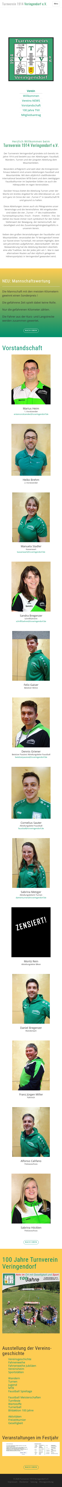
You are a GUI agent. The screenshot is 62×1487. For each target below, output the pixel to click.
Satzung (34, 1482)
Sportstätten (16, 1372)
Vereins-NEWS (31, 100)
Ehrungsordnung (46, 1482)
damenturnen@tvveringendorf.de (31, 897)
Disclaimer (23, 1482)
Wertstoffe (15, 1404)
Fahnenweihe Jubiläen (22, 1365)
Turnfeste (14, 1400)
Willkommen (31, 96)
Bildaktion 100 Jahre (21, 1410)
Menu (57, 4)
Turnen (12, 1381)
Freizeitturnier (17, 1420)
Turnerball (14, 1407)
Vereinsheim (16, 1369)
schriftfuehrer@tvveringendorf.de (31, 621)
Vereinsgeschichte (19, 1359)
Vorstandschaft (31, 105)
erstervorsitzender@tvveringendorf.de (31, 414)
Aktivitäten (15, 1416)
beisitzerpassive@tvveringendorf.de (31, 757)
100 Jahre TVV (31, 110)
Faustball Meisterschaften (24, 1397)
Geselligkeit (15, 1423)
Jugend (12, 1385)
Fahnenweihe (16, 1362)
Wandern (14, 1378)
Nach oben (31, 330)
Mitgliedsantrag (31, 115)
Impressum (12, 1482)
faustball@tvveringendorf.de (31, 828)
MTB (11, 1388)
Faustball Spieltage (20, 1391)
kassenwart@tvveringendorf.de (31, 552)
